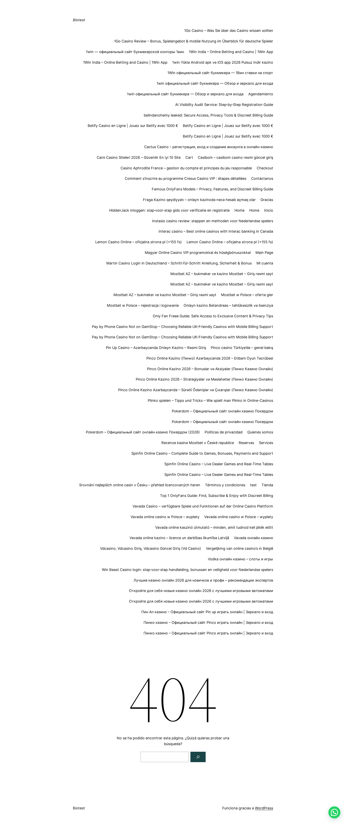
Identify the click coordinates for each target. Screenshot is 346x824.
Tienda (267, 485)
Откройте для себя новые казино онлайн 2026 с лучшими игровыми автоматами (201, 591)
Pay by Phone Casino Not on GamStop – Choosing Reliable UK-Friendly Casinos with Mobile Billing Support (182, 327)
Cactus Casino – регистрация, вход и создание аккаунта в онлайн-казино (208, 147)
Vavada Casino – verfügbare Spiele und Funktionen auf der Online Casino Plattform (203, 506)
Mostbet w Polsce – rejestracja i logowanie (143, 305)
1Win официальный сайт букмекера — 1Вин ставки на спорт (220, 73)
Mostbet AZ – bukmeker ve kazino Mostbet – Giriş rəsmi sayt (221, 274)
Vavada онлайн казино (253, 538)
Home (239, 210)
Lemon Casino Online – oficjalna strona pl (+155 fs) (138, 242)
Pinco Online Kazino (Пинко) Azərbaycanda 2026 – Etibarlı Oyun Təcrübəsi (209, 358)
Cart (189, 157)
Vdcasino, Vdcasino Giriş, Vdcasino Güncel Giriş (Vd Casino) (150, 548)
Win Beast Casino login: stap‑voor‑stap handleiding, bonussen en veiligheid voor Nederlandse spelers (187, 570)
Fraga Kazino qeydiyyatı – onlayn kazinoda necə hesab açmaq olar (199, 200)
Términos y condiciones (225, 485)
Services (266, 443)
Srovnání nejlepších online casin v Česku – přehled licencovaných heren (139, 485)
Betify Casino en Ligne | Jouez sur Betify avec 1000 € (133, 126)
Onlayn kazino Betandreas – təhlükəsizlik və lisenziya (228, 305)
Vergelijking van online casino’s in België (239, 548)
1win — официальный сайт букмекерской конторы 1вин (135, 52)
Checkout (265, 168)
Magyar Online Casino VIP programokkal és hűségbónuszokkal (198, 252)
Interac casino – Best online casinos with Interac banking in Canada (216, 231)
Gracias (267, 200)
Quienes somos (260, 432)
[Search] (198, 757)
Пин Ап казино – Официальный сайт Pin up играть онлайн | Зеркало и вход (207, 612)
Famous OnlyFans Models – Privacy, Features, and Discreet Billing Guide (212, 189)
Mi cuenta (264, 263)
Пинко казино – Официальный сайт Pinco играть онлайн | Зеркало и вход (208, 622)
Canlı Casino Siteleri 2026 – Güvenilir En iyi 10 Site (139, 157)
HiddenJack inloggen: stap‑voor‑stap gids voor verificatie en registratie (169, 210)
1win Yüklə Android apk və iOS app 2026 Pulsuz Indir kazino (222, 62)
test (253, 485)
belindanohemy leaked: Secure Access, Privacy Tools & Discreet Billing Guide (208, 115)
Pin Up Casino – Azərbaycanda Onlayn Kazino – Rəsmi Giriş (156, 348)
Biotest (79, 20)
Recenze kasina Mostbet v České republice (197, 443)
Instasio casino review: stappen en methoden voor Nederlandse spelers (212, 221)
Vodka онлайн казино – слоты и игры (240, 559)
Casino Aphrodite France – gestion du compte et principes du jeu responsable (186, 168)
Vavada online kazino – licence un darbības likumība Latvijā (179, 538)
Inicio (268, 210)
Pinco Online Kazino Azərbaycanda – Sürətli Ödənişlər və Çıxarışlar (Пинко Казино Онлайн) (195, 390)
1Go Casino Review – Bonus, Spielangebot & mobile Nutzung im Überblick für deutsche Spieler (193, 41)
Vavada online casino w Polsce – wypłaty (165, 517)
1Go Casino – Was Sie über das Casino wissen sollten (228, 30)
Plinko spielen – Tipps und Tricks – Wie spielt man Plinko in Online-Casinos (210, 400)
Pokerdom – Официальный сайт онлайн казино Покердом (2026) (143, 432)
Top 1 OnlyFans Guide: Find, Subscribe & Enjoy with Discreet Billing (216, 495)
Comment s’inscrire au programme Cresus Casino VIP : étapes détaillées (185, 178)
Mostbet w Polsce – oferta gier (247, 295)
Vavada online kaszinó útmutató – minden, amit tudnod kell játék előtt (214, 527)
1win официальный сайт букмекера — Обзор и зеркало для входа (215, 83)
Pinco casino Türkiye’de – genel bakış (242, 348)
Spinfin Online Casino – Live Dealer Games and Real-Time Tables (218, 464)
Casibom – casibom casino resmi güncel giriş (235, 157)
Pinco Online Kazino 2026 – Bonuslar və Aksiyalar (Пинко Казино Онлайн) (210, 369)
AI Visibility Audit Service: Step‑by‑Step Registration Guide (224, 104)
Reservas (246, 443)
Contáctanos (262, 178)
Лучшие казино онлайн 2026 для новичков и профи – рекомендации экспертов (203, 580)
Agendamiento (260, 94)
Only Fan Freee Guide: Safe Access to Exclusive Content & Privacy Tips (213, 316)
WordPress (264, 808)
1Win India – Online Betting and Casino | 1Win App (231, 52)
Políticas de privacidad (223, 432)
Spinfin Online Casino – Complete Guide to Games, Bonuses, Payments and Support (202, 453)
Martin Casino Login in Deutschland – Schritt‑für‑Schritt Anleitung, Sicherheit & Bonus (179, 263)
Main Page (264, 252)
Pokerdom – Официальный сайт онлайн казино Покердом (222, 411)
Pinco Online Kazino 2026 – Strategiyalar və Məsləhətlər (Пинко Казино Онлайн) (204, 379)
